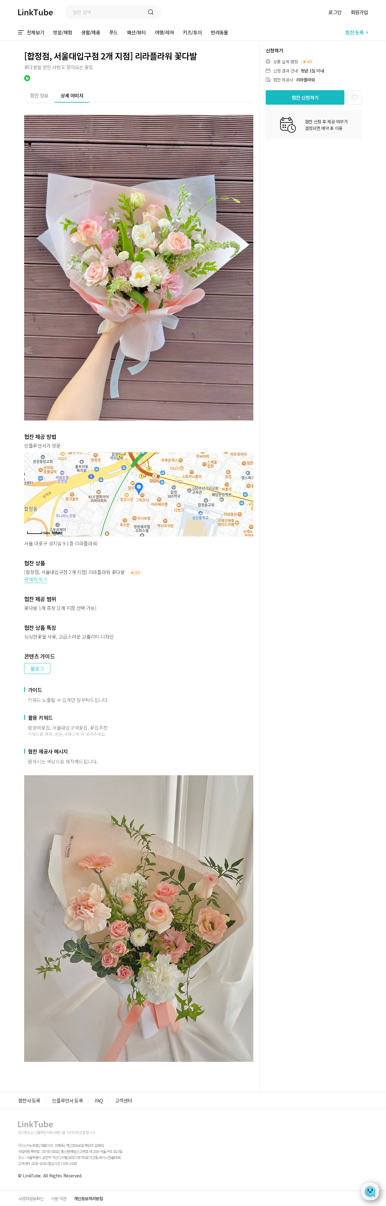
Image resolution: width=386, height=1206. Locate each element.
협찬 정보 (39, 95)
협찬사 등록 (29, 1100)
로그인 (334, 12)
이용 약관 (58, 1198)
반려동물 (219, 32)
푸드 (113, 32)
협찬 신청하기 (305, 97)
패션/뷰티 (136, 32)
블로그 (37, 668)
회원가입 (359, 12)
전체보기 (35, 32)
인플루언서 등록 (67, 1100)
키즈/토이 (192, 32)
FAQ (99, 1100)
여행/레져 (164, 32)
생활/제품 (90, 32)
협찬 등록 (354, 32)
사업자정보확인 (30, 1198)
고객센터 (123, 1100)
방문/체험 (62, 32)
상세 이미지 (72, 95)
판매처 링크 (35, 579)
